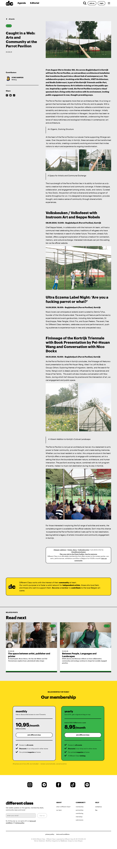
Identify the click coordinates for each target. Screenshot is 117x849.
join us (92, 3)
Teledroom (63, 841)
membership (79, 806)
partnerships (79, 810)
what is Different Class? (63, 806)
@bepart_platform (60, 550)
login (101, 3)
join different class (34, 735)
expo (9, 26)
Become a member (60, 588)
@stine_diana (72, 550)
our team (59, 810)
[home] (11, 3)
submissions (79, 820)
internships (79, 816)
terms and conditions (62, 834)
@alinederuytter (83, 550)
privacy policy (20, 823)
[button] (109, 3)
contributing (79, 813)
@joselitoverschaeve (78, 552)
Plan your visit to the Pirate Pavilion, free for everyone (78, 554)
